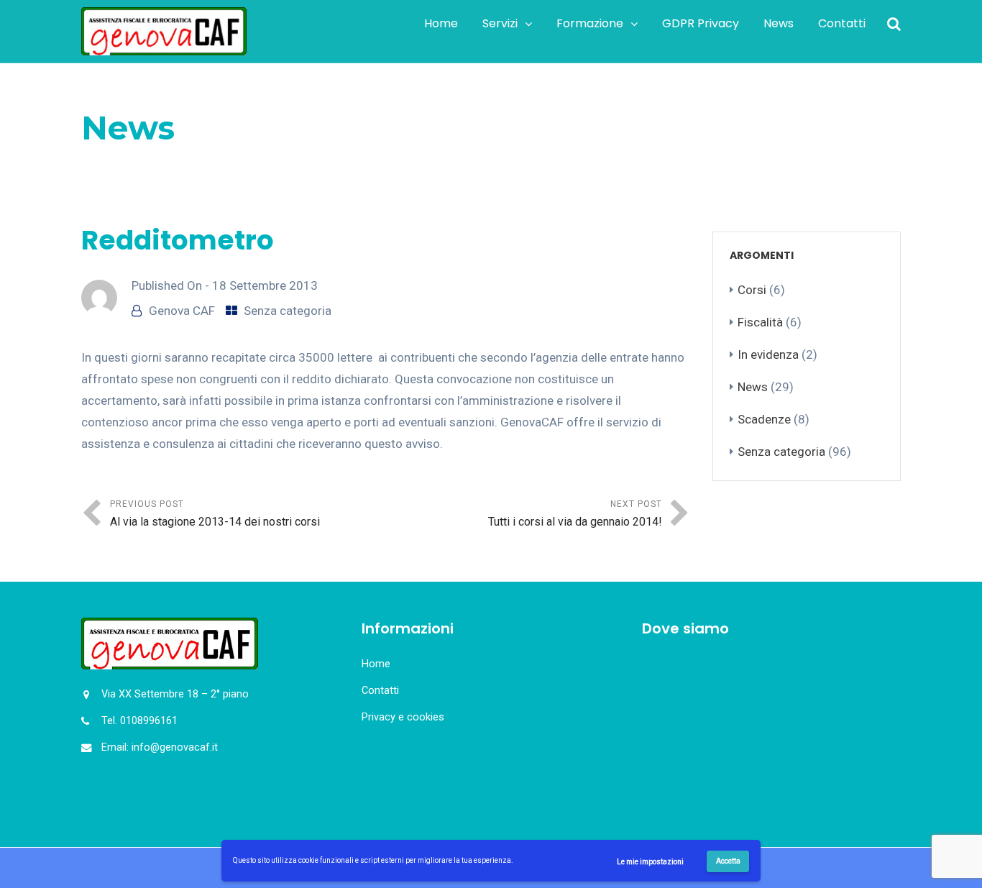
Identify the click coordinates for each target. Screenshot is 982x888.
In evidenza (768, 354)
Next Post (575, 513)
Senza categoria (183, 164)
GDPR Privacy (700, 23)
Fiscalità (760, 322)
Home (441, 23)
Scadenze (764, 419)
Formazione (589, 23)
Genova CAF (182, 310)
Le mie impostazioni (650, 862)
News (778, 23)
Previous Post (215, 513)
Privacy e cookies (403, 717)
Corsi (752, 290)
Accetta (728, 861)
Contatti (842, 23)
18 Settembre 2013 (265, 285)
